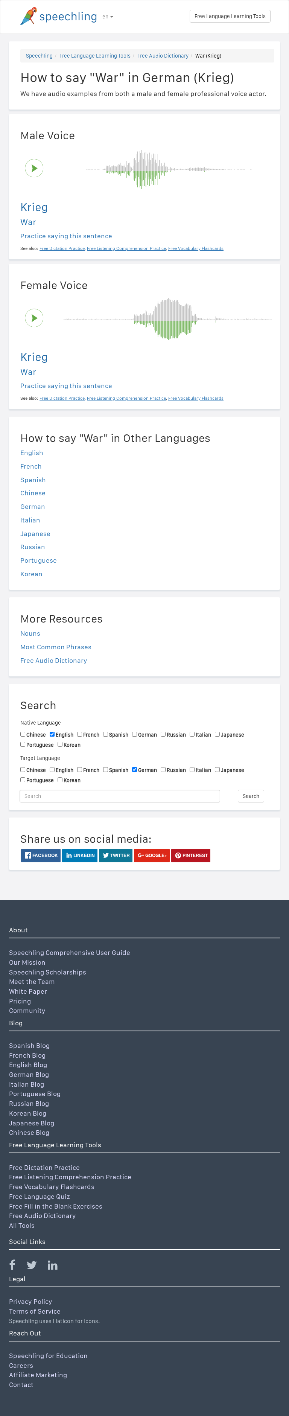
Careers (21, 1365)
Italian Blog (26, 1084)
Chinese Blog (29, 1132)
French (31, 466)
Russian (32, 547)
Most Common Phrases (55, 647)
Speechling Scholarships (47, 972)
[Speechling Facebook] (17, 1267)
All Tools (22, 1225)
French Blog (27, 1055)
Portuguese (38, 560)
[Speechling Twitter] (36, 1267)
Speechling (39, 56)
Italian (30, 520)
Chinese (33, 493)
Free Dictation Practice (44, 1167)
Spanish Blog (29, 1045)
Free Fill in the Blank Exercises (55, 1206)
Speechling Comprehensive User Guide (69, 952)
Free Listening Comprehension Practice (70, 1177)
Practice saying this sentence (66, 236)
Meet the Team (32, 981)
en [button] (106, 17)
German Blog (29, 1074)
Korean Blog (27, 1113)
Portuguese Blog (35, 1094)
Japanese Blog (31, 1123)
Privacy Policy (30, 1301)
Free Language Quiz (39, 1196)
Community (27, 1010)
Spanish (33, 480)
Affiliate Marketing (38, 1375)
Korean (31, 574)
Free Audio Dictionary (163, 56)
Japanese (35, 533)
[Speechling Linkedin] (57, 1267)
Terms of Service (35, 1311)
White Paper (28, 991)
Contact (21, 1385)
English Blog (28, 1065)
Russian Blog (29, 1103)
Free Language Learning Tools (230, 16)
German (32, 506)
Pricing (20, 1001)
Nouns (30, 633)
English (31, 453)
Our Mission (27, 962)
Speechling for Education (48, 1356)
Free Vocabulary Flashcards (51, 1187)
